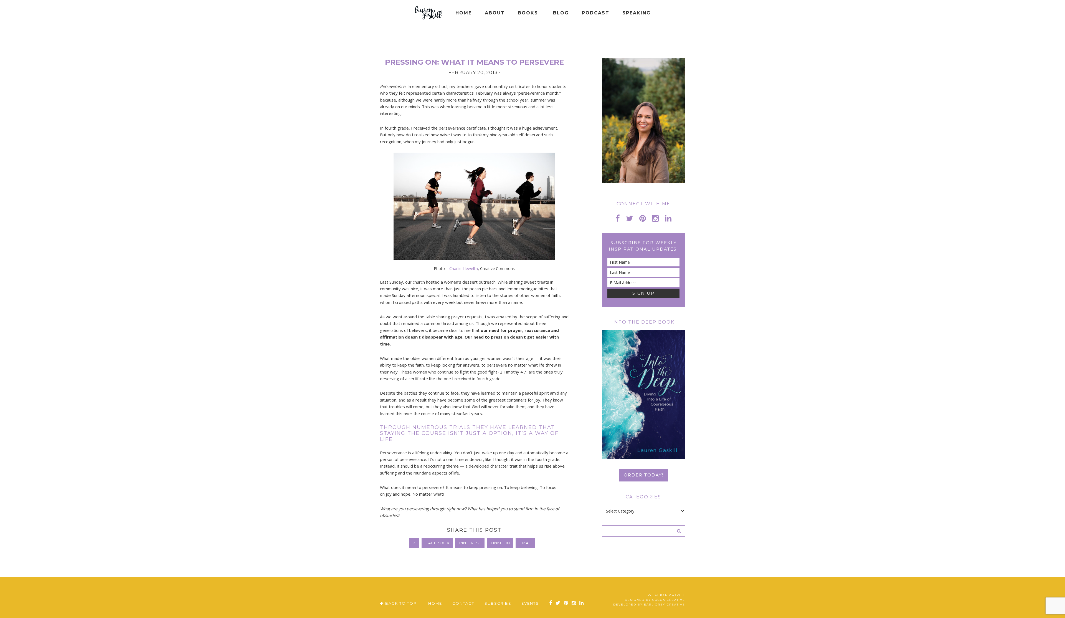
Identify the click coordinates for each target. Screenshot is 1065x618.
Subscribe (498, 603)
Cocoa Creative (668, 600)
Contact (463, 603)
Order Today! (643, 475)
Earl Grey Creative (664, 604)
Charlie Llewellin (463, 268)
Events (530, 603)
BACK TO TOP (400, 603)
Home (435, 603)
